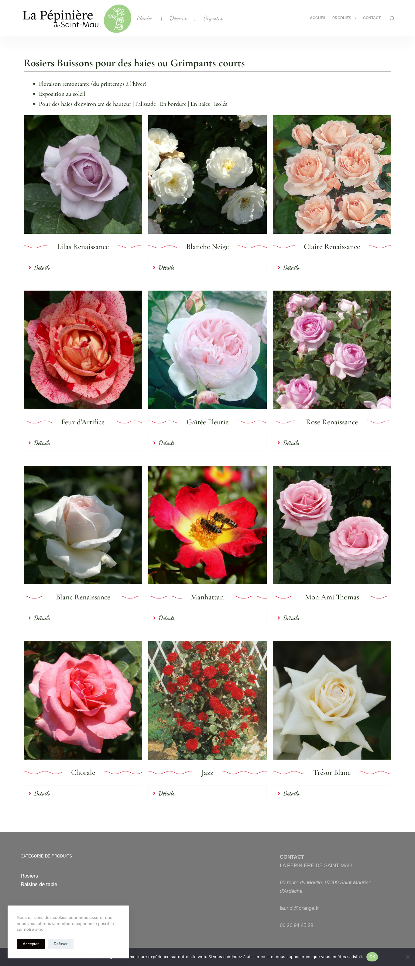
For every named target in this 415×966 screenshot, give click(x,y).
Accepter (31, 944)
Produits (341, 18)
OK (372, 956)
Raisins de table (39, 884)
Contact (372, 18)
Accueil (318, 18)
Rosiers (29, 876)
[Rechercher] (392, 18)
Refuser (60, 944)
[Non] (407, 957)
